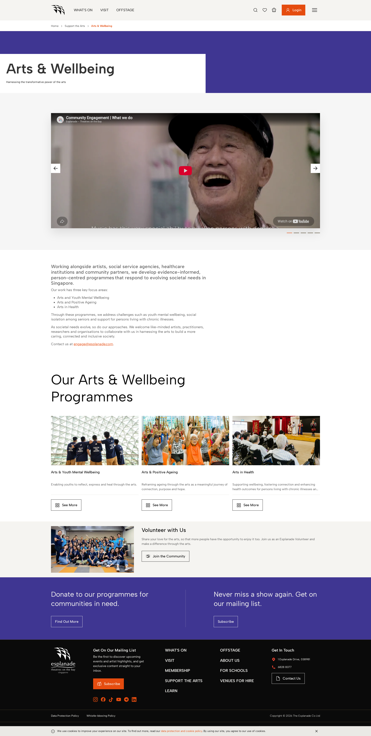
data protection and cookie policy (181, 731)
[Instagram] (95, 699)
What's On (83, 10)
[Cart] (274, 10)
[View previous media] (55, 168)
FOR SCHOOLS (234, 670)
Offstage (125, 10)
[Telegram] (126, 699)
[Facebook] (103, 699)
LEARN (171, 690)
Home (55, 26)
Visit (104, 10)
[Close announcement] (316, 731)
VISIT (169, 660)
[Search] (255, 10)
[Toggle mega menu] (314, 10)
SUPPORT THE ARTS (184, 680)
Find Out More (66, 621)
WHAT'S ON (175, 650)
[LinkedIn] (134, 699)
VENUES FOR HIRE (237, 680)
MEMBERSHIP (177, 670)
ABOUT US (230, 660)
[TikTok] (111, 699)
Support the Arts (75, 26)
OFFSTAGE (230, 650)
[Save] (265, 10)
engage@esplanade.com (93, 344)
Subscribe (226, 621)
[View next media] (315, 168)
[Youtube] (118, 699)
